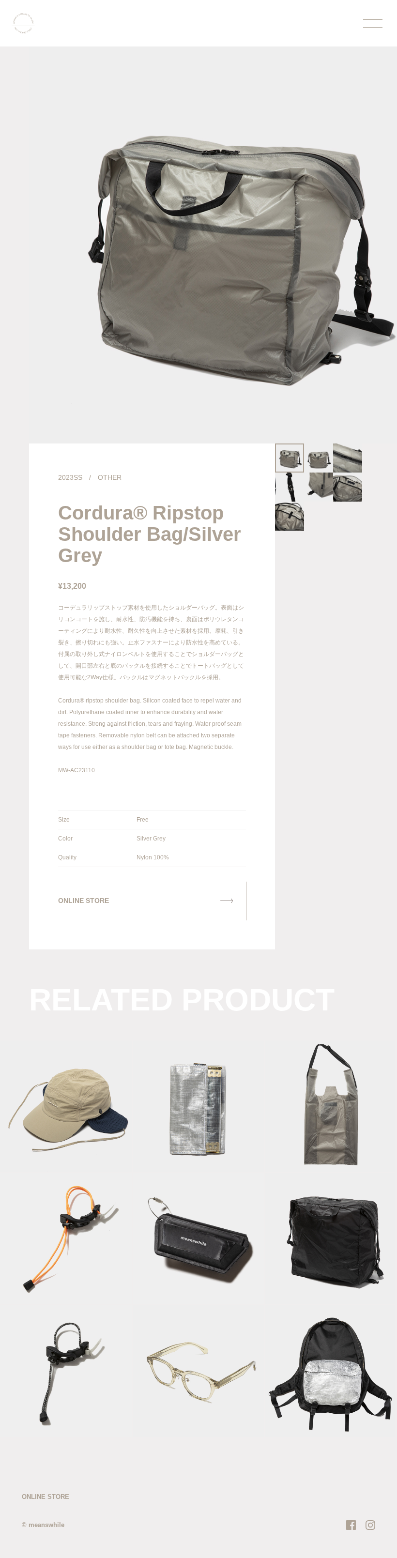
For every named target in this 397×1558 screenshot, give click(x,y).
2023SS (70, 477)
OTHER (110, 477)
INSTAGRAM (370, 1525)
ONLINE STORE (45, 1496)
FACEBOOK (351, 1525)
